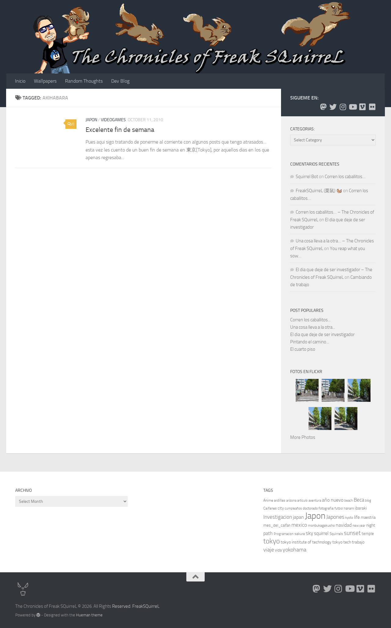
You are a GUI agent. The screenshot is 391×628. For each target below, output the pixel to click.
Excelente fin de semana (120, 130)
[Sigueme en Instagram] (342, 106)
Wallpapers (45, 81)
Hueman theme (89, 615)
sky (309, 533)
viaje (268, 549)
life (357, 517)
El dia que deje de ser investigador (322, 334)
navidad (344, 525)
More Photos (302, 437)
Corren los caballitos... (310, 320)
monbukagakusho (321, 525)
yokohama (294, 549)
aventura (315, 501)
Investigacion (277, 517)
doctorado (310, 508)
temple (368, 533)
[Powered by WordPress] (38, 615)
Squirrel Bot (307, 176)
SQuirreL (151, 606)
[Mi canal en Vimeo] (362, 106)
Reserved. (121, 606)
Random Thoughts (84, 81)
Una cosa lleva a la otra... (312, 327)
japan (298, 517)
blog (368, 501)
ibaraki (361, 508)
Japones (335, 517)
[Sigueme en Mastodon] (323, 106)
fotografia (326, 508)
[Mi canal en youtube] (352, 106)
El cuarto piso (302, 349)
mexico (299, 525)
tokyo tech (341, 542)
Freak (137, 606)
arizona (291, 501)
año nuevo (332, 500)
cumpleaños (293, 508)
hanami (349, 508)
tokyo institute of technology (306, 542)
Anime (268, 500)
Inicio (20, 81)
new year (359, 526)
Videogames (113, 119)
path (268, 533)
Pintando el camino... (309, 342)
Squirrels (336, 534)
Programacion (284, 534)
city (281, 508)
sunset (352, 532)
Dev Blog (120, 81)
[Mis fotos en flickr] (372, 106)
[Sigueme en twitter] (333, 106)
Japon (91, 119)
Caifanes (270, 508)
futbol (338, 508)
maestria (368, 517)
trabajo (358, 542)
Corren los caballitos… (345, 176)
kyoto (349, 518)
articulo (302, 501)
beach (348, 501)
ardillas (279, 500)
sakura (299, 534)
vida (278, 550)
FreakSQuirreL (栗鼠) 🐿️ (319, 190)
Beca (359, 500)
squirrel (321, 533)
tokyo (271, 541)
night (370, 525)
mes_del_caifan (277, 525)
